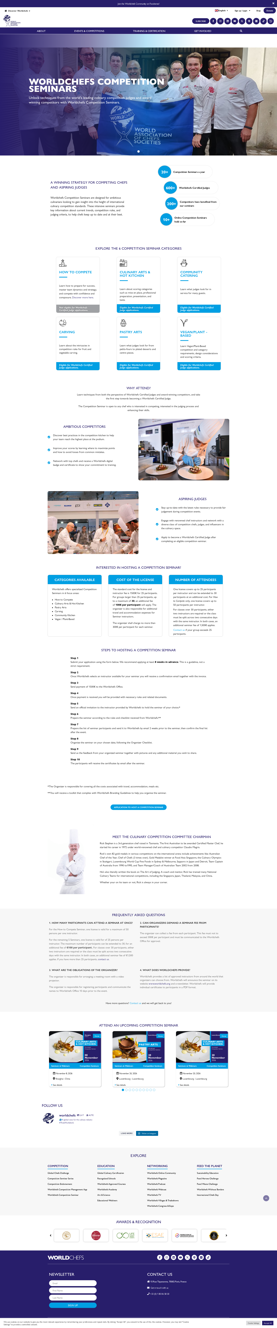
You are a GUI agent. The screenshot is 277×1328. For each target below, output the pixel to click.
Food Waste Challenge (207, 1183)
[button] (123, 1090)
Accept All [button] (268, 1323)
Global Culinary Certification (110, 1173)
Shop (258, 10)
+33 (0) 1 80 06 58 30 (159, 1293)
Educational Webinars (107, 1200)
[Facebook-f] (213, 21)
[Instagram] (220, 21)
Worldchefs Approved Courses (111, 1183)
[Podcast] (249, 21)
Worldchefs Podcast (156, 1183)
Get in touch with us (158, 1287)
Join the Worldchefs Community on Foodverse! (138, 3)
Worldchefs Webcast (156, 1189)
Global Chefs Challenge (58, 1173)
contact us (103, 959)
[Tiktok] (263, 21)
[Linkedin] (227, 21)
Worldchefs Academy (107, 1189)
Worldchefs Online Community (161, 1173)
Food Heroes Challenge (207, 1178)
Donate (269, 10)
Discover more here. (83, 297)
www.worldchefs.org (159, 983)
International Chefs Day (208, 1194)
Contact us (179, 630)
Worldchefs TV (154, 1194)
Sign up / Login (241, 10)
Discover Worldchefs (17, 10)
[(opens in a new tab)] (64, 1235)
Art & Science (103, 1194)
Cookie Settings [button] (253, 1323)
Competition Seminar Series (60, 1178)
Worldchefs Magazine (157, 1178)
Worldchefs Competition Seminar (63, 1194)
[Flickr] (256, 21)
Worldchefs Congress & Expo (160, 1205)
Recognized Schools (106, 1178)
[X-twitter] (242, 21)
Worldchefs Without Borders (210, 1189)
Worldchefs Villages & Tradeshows (162, 1200)
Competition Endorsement (60, 1183)
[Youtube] (235, 21)
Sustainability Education (208, 1173)
